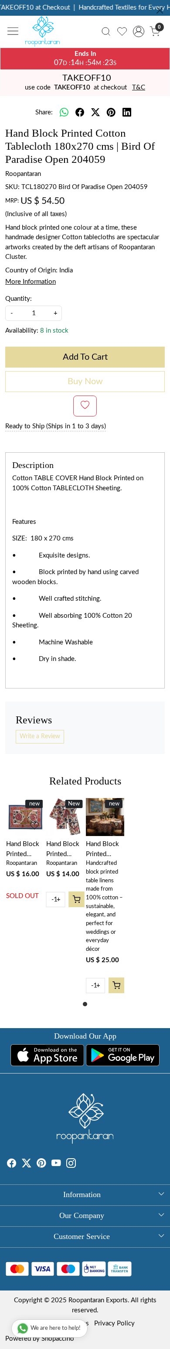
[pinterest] (111, 113)
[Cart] (76, 899)
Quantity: (18, 299)
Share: (44, 112)
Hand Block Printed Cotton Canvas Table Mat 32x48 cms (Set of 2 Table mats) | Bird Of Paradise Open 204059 (25, 850)
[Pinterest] (41, 1165)
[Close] (160, 10)
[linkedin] (127, 113)
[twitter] (95, 113)
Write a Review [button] (40, 736)
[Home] (45, 33)
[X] (26, 1165)
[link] (106, 31)
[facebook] (80, 113)
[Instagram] (71, 1165)
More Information (30, 282)
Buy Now (85, 381)
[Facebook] (11, 1165)
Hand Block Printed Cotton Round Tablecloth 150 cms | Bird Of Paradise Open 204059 (102, 850)
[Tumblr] (81, 1165)
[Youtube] (56, 1165)
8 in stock (54, 330)
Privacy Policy (114, 1323)
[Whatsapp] (64, 113)
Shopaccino (57, 1338)
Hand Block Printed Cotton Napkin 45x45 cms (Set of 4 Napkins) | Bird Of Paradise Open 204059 (62, 850)
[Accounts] (138, 31)
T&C (138, 87)
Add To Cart (85, 357)
